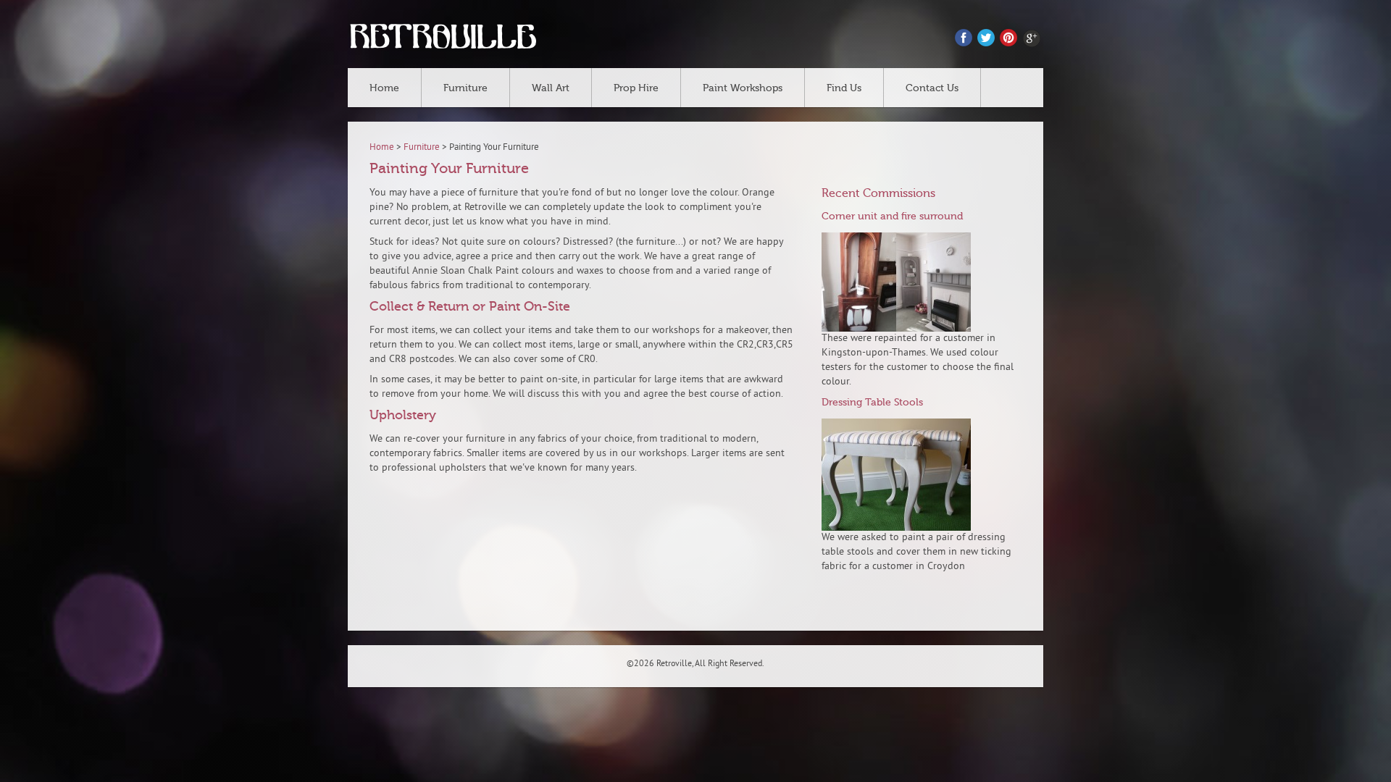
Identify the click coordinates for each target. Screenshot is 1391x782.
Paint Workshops (742, 88)
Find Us (844, 88)
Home (384, 88)
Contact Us (932, 88)
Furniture (465, 88)
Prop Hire (636, 88)
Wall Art (550, 88)
